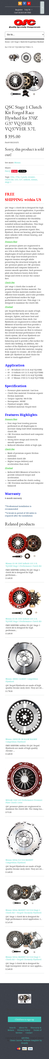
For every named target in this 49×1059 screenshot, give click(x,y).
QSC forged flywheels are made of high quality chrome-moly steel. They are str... (24, 686)
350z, (12, 177)
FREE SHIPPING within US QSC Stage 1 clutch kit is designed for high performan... (23, 572)
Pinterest (29, 3)
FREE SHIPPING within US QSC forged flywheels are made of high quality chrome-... (22, 748)
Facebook (24, 3)
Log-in (27, 10)
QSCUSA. (26, 1038)
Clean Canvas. (16, 1040)
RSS (20, 3)
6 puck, (24, 177)
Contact (29, 1033)
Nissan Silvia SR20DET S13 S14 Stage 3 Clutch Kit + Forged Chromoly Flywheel (23, 958)
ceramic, (31, 177)
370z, (17, 177)
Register (19, 10)
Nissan (17, 163)
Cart (22, 13)
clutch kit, (9, 180)
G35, (17, 180)
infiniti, (27, 180)
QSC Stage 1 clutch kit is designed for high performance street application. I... (24, 918)
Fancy (7, 171)
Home (7, 42)
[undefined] (24, 84)
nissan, (34, 180)
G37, (21, 180)
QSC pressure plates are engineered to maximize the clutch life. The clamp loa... (24, 807)
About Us (23, 1028)
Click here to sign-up (24, 1019)
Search (42, 7)
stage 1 (8, 182)
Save (15, 171)
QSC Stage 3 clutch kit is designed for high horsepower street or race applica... (24, 964)
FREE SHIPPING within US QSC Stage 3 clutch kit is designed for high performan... (23, 627)
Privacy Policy (23, 1030)
